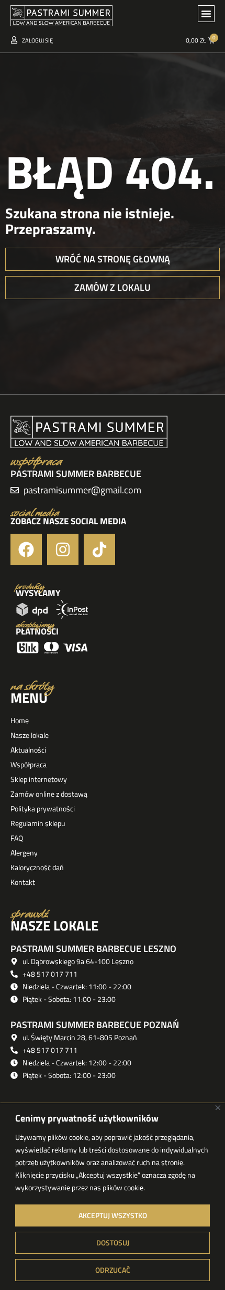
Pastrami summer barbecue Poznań (94, 1025)
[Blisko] (218, 1107)
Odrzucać (112, 1269)
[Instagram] (62, 549)
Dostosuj (112, 1242)
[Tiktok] (99, 549)
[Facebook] (26, 549)
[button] (206, 13)
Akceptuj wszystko (112, 1215)
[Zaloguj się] (14, 40)
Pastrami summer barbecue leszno (93, 949)
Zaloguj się (37, 40)
